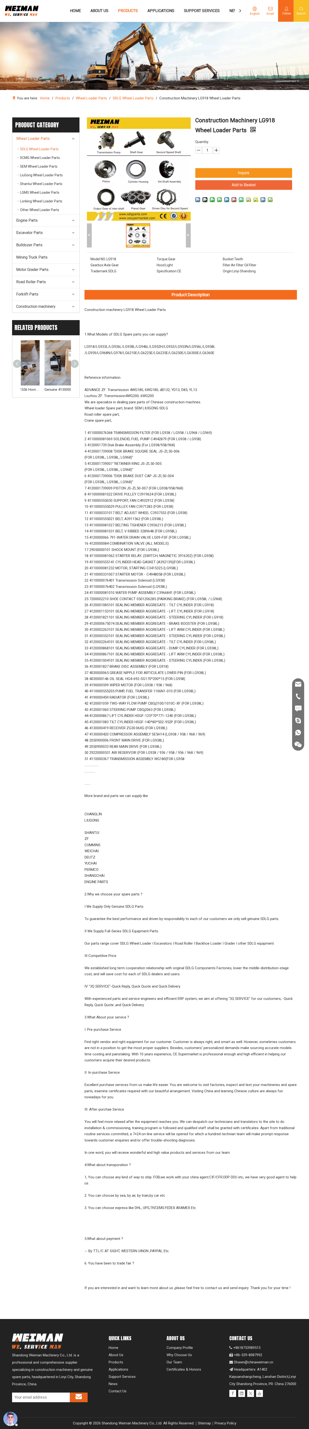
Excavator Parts (29, 232)
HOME (75, 10)
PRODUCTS (128, 10)
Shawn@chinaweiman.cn (253, 1362)
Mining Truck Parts (32, 257)
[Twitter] (250, 1393)
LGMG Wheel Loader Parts (39, 192)
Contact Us (117, 1391)
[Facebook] (232, 1393)
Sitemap (204, 1423)
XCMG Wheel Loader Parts (40, 158)
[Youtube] (259, 1393)
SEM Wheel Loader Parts (38, 166)
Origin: (227, 271)
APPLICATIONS (160, 10)
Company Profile (180, 1348)
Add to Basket (244, 185)
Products (116, 1362)
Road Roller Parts (31, 282)
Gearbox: (97, 265)
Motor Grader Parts (32, 269)
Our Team (174, 1362)
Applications (118, 1369)
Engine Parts (27, 220)
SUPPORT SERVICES (202, 10)
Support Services (122, 1376)
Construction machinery (36, 306)
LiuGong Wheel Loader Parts (41, 175)
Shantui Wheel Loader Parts (41, 184)
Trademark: (99, 271)
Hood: (161, 265)
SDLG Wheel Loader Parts (39, 149)
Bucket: (228, 259)
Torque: (162, 259)
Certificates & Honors (184, 1369)
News (113, 1384)
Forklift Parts (27, 294)
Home (113, 1348)
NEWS (234, 10)
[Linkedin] (241, 1393)
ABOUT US (99, 10)
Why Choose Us (179, 1355)
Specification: (167, 271)
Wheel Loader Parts (33, 138)
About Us (116, 1355)
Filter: (227, 265)
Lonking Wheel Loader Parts (41, 201)
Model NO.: (98, 259)
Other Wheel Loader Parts (39, 210)
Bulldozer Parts (29, 245)
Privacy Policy (225, 1423)
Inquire (243, 173)
